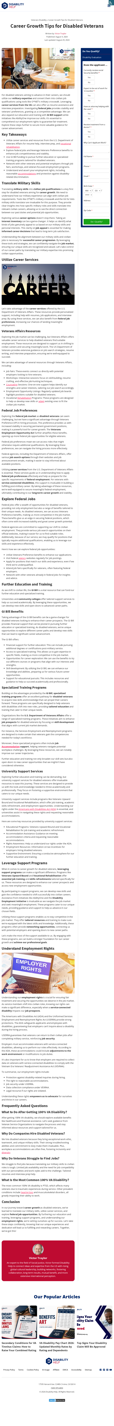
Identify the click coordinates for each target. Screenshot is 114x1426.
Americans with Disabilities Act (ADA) (37, 809)
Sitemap (88, 1370)
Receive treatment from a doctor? (94, 125)
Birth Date (89, 186)
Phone (87, 166)
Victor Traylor (60, 33)
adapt (41, 401)
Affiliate (56, 1370)
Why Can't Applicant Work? (95, 142)
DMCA (65, 1370)
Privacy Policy (9, 1370)
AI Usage (46, 1370)
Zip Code (88, 210)
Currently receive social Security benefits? (93, 71)
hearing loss (27, 1192)
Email (87, 176)
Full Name (88, 156)
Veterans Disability (39, 20)
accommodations (27, 173)
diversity (6, 1152)
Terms (21, 1370)
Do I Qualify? (97, 221)
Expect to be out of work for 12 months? (95, 89)
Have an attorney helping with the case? (96, 107)
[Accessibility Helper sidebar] (111, 2)
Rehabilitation (24, 397)
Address (87, 200)
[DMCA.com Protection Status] (57, 1401)
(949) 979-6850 (57, 1388)
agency (22, 558)
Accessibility (76, 1370)
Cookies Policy (33, 1370)
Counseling (11, 384)
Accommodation (11, 746)
